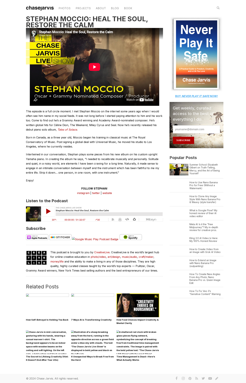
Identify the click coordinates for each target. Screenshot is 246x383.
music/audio (129, 256)
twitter (96, 193)
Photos (65, 8)
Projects (83, 8)
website (107, 193)
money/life (57, 261)
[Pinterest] (190, 378)
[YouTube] (210, 378)
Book (128, 8)
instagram (83, 193)
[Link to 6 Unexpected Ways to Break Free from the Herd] (92, 354)
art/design (114, 256)
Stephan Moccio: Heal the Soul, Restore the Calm (87, 22)
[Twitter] (203, 378)
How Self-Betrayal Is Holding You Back (47, 320)
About (101, 8)
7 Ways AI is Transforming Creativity (91, 320)
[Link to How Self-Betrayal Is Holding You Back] (47, 296)
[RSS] (196, 378)
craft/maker (146, 256)
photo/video (98, 256)
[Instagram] (183, 378)
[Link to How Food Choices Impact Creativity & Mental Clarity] (137, 317)
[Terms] (216, 378)
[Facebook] (176, 378)
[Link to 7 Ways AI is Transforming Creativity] (92, 296)
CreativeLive (102, 252)
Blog (115, 8)
